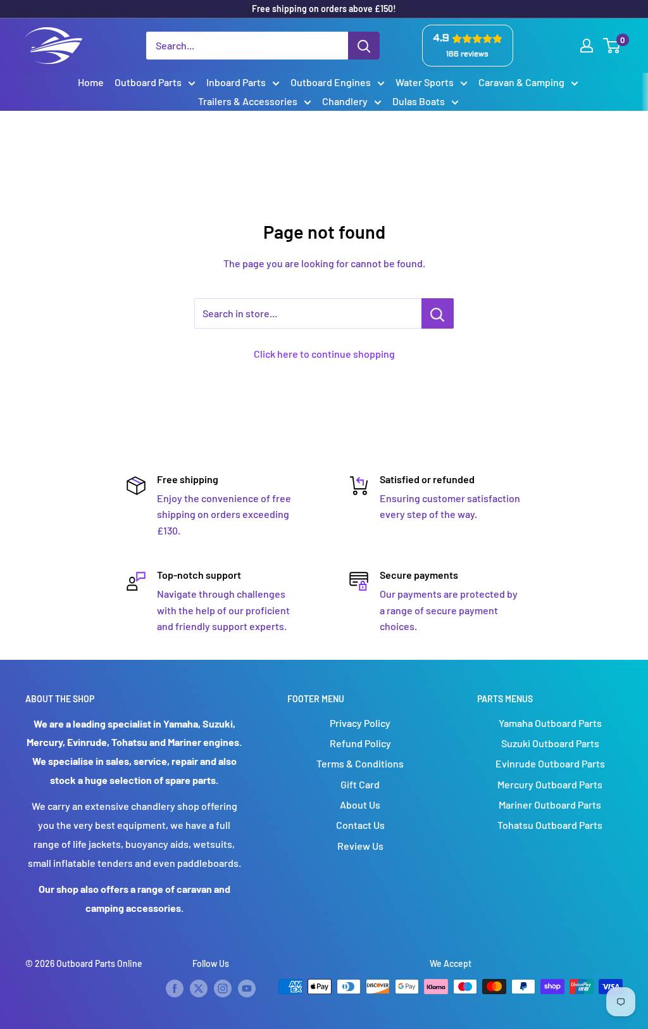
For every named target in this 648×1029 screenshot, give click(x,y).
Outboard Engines (330, 82)
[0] (612, 45)
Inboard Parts (236, 82)
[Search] (364, 46)
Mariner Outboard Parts (550, 805)
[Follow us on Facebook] (175, 988)
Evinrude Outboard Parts (550, 763)
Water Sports (425, 82)
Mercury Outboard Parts (549, 784)
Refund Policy (360, 743)
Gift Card (360, 784)
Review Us (360, 846)
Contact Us (360, 825)
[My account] (586, 46)
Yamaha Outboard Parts (550, 723)
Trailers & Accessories (247, 101)
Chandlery (345, 101)
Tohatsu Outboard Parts (549, 825)
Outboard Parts (148, 82)
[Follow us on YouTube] (247, 988)
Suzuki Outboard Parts (550, 743)
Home (91, 82)
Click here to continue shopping (324, 354)
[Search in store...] (437, 313)
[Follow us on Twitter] (199, 988)
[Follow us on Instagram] (223, 988)
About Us (360, 805)
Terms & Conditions (360, 763)
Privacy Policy (360, 723)
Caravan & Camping (521, 82)
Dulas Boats (418, 101)
